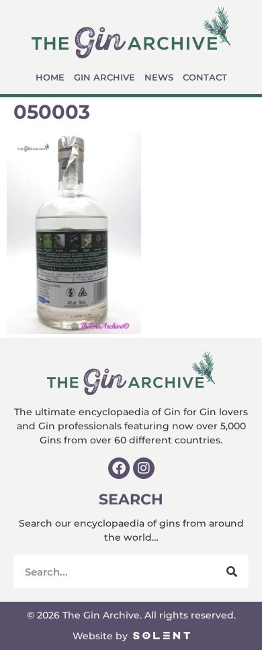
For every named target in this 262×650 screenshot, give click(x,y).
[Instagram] (144, 468)
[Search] (232, 571)
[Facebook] (119, 468)
